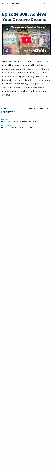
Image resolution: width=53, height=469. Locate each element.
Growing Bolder (38, 108)
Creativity (9, 112)
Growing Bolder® (11, 3)
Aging (6, 108)
